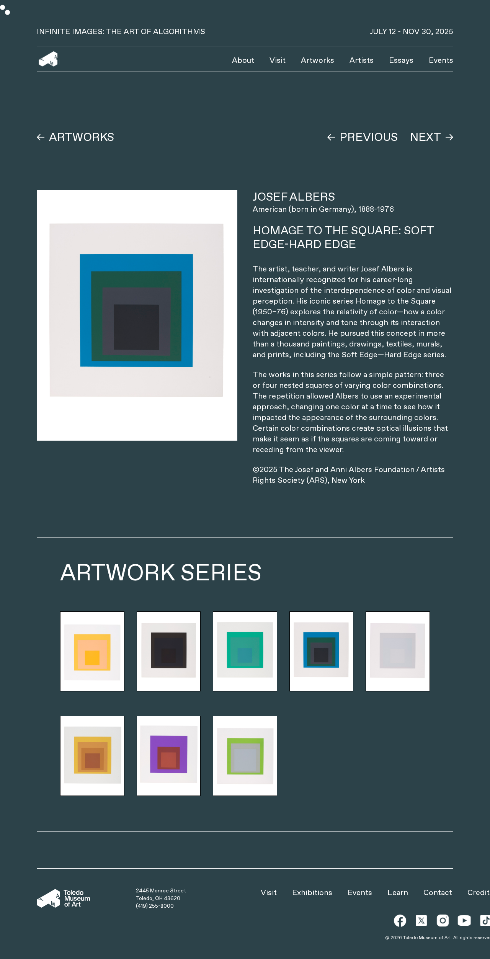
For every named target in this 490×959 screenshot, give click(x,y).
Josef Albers (294, 197)
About (243, 60)
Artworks (317, 60)
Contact (437, 892)
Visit (278, 60)
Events (441, 60)
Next (425, 137)
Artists (362, 60)
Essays (401, 60)
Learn (397, 892)
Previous (369, 137)
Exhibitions (312, 892)
